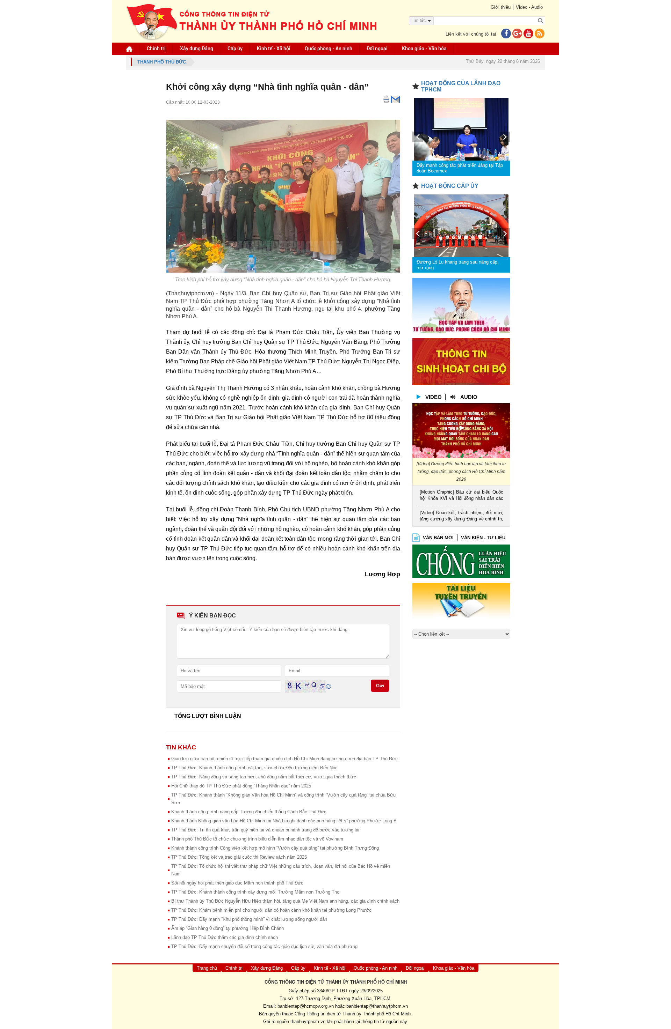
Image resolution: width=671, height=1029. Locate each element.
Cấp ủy (235, 48)
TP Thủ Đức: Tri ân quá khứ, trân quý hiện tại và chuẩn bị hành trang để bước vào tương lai (265, 829)
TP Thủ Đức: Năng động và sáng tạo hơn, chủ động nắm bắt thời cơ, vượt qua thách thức (263, 776)
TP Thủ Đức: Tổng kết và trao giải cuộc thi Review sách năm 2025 (239, 857)
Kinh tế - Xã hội (273, 48)
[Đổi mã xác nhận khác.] (328, 686)
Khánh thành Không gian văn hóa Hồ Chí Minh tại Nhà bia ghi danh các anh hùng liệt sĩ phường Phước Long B (284, 820)
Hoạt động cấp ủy (449, 186)
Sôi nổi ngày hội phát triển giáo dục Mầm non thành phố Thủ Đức (237, 883)
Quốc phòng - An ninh (328, 48)
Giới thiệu (501, 7)
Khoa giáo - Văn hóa (424, 48)
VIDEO (433, 397)
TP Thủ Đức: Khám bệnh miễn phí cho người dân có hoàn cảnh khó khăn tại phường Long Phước (271, 910)
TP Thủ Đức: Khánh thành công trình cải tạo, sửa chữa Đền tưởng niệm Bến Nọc (254, 767)
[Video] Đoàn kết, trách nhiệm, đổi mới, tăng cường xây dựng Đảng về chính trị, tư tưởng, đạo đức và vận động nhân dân (461, 516)
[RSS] (539, 34)
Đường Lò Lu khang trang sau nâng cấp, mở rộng (458, 264)
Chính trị (156, 48)
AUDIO (468, 397)
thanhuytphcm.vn (307, 1021)
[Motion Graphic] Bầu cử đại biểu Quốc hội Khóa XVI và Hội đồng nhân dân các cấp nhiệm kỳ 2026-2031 (461, 495)
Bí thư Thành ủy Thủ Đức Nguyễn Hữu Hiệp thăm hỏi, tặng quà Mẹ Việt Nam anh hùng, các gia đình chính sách (285, 901)
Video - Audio (529, 7)
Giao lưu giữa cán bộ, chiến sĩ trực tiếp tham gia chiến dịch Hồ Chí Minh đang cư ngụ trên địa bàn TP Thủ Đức (284, 758)
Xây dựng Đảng (196, 48)
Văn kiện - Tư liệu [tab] (483, 537)
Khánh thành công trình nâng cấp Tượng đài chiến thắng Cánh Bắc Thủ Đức (248, 811)
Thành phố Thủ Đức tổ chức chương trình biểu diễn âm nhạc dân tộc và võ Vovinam (257, 839)
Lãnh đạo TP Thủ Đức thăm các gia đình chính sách (224, 937)
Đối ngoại (377, 48)
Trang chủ (207, 968)
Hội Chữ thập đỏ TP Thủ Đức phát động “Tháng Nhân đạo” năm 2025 (241, 786)
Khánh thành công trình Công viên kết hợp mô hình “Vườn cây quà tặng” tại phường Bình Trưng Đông (275, 848)
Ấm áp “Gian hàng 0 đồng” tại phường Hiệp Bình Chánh (227, 928)
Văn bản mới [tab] (438, 537)
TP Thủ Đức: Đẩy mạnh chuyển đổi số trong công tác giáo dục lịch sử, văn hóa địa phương (264, 946)
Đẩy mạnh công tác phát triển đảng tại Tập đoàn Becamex (460, 168)
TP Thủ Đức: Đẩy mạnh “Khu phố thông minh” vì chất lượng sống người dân (249, 919)
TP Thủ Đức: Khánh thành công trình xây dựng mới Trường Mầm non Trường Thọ (255, 892)
